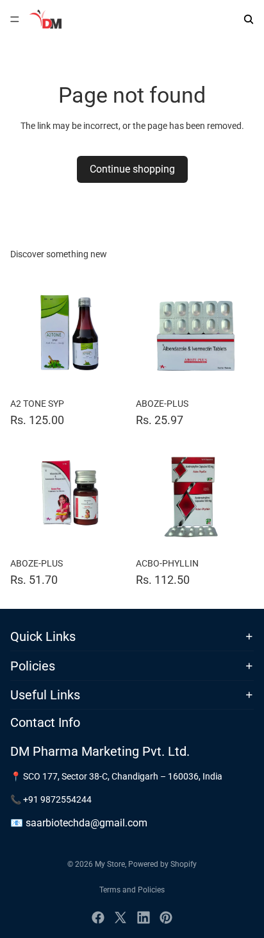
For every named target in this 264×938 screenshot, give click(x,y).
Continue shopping (132, 169)
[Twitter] (120, 917)
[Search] (249, 19)
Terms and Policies (132, 889)
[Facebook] (98, 917)
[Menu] (14, 19)
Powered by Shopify (162, 864)
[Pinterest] (166, 917)
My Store (110, 864)
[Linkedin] (143, 917)
